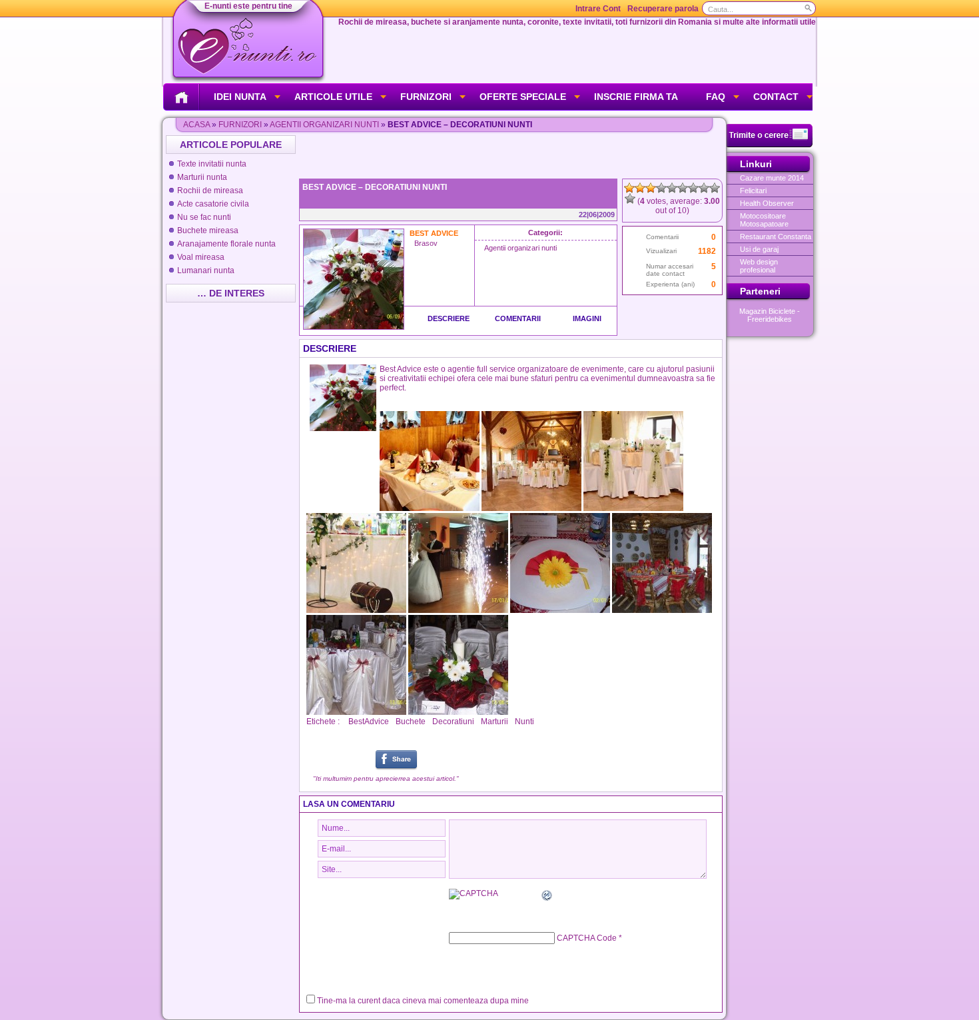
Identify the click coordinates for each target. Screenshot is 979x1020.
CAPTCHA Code (587, 938)
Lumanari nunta (205, 270)
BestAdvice (368, 721)
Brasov (426, 243)
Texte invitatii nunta (211, 164)
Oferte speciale (523, 96)
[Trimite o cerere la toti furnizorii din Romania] (770, 144)
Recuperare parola (663, 8)
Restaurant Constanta (775, 237)
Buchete (411, 721)
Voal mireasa (200, 257)
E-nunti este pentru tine (248, 6)
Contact (776, 96)
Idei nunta (240, 96)
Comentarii (518, 318)
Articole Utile (333, 96)
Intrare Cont (598, 8)
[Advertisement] (512, 155)
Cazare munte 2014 (772, 178)
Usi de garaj (759, 249)
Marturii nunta (202, 177)
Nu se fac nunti (204, 217)
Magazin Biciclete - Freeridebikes (769, 315)
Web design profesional (759, 266)
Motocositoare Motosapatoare (764, 220)
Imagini (587, 318)
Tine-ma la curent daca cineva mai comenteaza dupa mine (423, 1000)
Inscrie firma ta (636, 96)
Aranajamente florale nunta (226, 244)
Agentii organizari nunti (324, 124)
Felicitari (753, 191)
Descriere (449, 318)
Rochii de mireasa (210, 190)
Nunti (524, 721)
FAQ (715, 96)
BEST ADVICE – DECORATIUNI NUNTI (374, 187)
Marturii (494, 721)
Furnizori (426, 96)
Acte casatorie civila (213, 204)
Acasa (196, 124)
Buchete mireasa (207, 230)
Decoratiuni (453, 721)
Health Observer (767, 203)
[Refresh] (547, 897)
